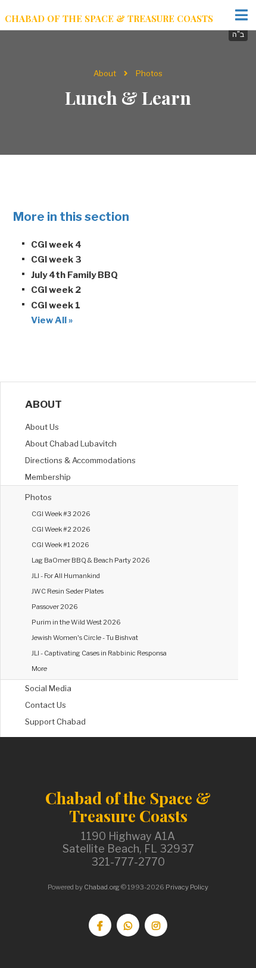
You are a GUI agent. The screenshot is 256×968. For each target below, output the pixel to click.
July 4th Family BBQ (74, 275)
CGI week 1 (55, 305)
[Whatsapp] (128, 925)
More (39, 668)
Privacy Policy (187, 887)
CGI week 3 (56, 259)
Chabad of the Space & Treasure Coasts (109, 18)
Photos (149, 73)
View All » (52, 320)
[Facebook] (100, 925)
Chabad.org (102, 887)
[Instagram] (156, 925)
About (104, 73)
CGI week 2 (56, 290)
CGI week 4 (56, 244)
